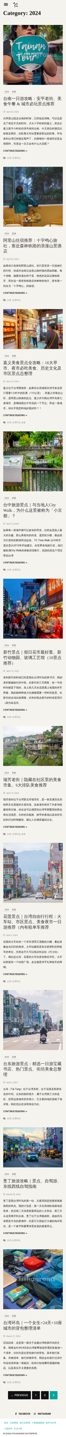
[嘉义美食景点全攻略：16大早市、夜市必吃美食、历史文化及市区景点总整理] (33, 348)
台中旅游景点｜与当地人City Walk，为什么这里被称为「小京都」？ (32, 510)
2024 (6, 92)
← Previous (19, 1395)
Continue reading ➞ (15, 151)
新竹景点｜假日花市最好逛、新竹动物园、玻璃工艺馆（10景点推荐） (32, 657)
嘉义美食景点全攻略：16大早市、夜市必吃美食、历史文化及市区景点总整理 (32, 368)
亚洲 (14, 92)
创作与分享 (51, 1423)
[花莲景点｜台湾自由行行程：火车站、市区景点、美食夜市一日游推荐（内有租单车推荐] (33, 901)
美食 (23, 422)
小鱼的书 (8, 1428)
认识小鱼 (18, 1428)
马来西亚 (14, 1423)
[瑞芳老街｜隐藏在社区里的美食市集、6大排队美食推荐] (33, 765)
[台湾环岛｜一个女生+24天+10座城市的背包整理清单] (33, 1308)
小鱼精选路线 (38, 1423)
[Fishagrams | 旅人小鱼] (37, 6)
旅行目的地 (25, 1423)
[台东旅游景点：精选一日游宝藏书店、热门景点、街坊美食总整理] (33, 1049)
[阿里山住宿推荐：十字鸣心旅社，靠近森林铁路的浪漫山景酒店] (33, 225)
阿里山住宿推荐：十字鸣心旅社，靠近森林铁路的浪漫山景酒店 (32, 246)
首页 (6, 1423)
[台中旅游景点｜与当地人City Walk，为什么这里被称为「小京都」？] (33, 490)
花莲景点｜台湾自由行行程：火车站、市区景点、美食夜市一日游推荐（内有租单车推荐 (32, 922)
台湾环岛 (16, 158)
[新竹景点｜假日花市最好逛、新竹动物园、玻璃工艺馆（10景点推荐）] (33, 637)
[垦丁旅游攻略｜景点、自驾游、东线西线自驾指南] (33, 1166)
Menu (7, 4)
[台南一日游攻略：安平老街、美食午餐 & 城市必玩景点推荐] (33, 83)
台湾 (9, 158)
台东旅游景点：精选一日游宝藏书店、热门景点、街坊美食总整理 (32, 1069)
